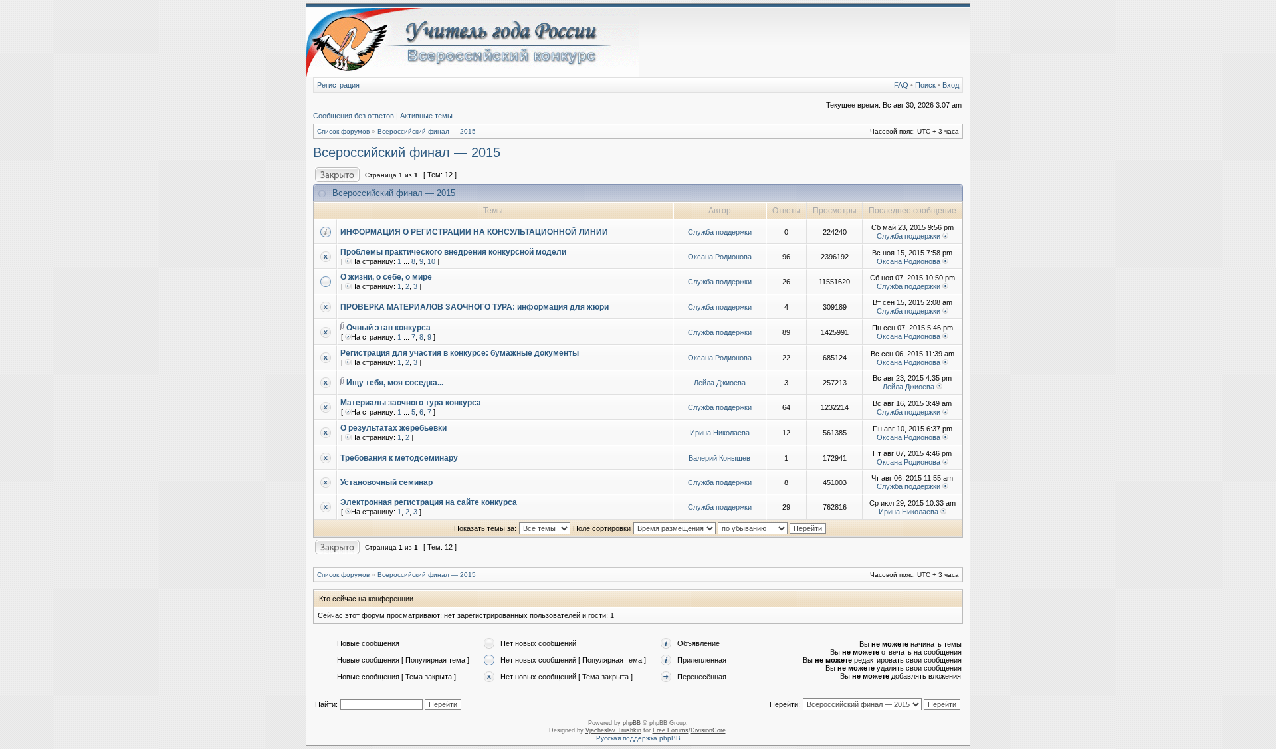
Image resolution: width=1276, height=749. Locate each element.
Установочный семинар (386, 482)
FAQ (901, 85)
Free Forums (671, 730)
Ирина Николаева (720, 433)
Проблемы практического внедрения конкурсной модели (453, 252)
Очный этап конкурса (388, 327)
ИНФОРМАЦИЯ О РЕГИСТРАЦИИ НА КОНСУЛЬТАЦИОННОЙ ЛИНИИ (474, 232)
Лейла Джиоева (720, 383)
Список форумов (343, 131)
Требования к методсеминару (399, 458)
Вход (950, 85)
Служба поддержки (720, 232)
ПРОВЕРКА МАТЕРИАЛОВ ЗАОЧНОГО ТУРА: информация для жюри (474, 307)
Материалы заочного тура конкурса (410, 402)
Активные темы (426, 116)
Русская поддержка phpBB (638, 738)
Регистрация (338, 85)
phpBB (632, 723)
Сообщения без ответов (353, 116)
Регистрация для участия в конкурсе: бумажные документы (459, 353)
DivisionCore (708, 730)
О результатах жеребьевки (393, 428)
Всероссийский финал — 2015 (426, 131)
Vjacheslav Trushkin (613, 730)
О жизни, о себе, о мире (386, 277)
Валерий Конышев (719, 458)
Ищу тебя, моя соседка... (394, 382)
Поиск (925, 85)
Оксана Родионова (720, 257)
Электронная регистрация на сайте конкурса (428, 502)
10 (431, 261)
